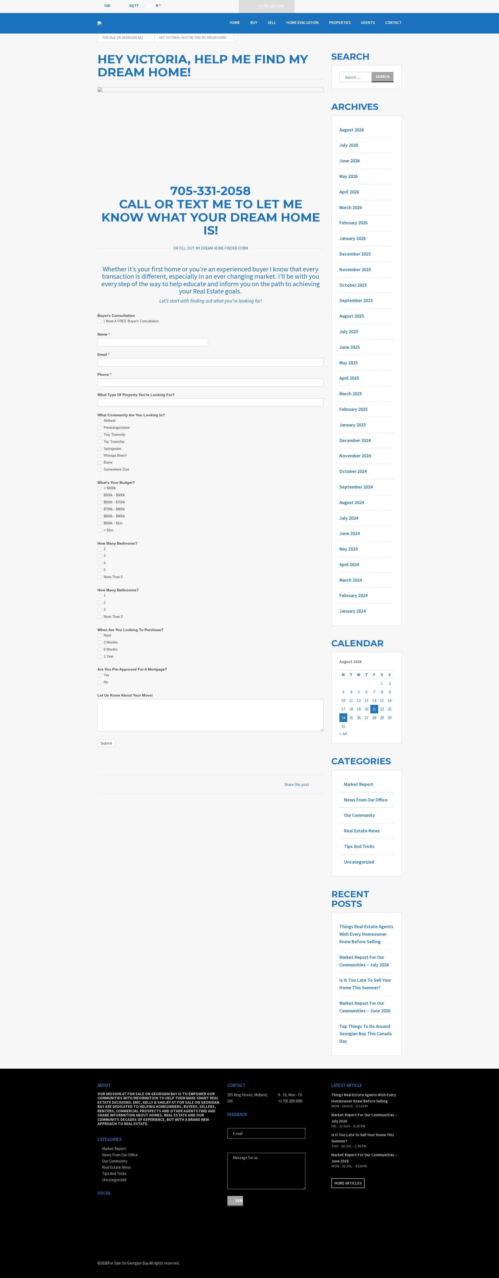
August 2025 (351, 316)
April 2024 (349, 564)
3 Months (110, 642)
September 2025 (356, 300)
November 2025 (355, 269)
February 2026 (353, 223)
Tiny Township (114, 435)
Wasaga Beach (115, 455)
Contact (393, 22)
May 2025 (348, 363)
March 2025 (350, 394)
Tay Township (113, 442)
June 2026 (349, 161)
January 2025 (352, 425)
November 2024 (355, 456)
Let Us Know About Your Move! (125, 695)
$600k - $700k (114, 502)
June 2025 (349, 347)
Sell (272, 22)
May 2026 (348, 176)
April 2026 (349, 192)
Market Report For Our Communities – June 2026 (364, 1157)
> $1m (108, 530)
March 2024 (350, 580)
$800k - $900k (114, 516)
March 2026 (350, 207)
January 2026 (352, 238)
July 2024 (348, 518)
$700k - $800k (114, 509)
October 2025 (353, 285)
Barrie (108, 462)
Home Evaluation (302, 22)
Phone (104, 374)
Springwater (112, 449)
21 (374, 709)
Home (235, 22)
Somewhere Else (116, 469)
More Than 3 (113, 617)
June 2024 (349, 533)
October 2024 (353, 471)
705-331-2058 (210, 190)
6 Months (110, 649)
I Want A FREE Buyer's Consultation (131, 321)
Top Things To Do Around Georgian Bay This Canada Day (365, 1033)
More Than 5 (113, 577)
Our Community (359, 815)
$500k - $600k (114, 495)
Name (103, 334)
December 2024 (355, 440)
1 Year (108, 656)
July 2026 (348, 145)
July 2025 (348, 331)
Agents (368, 22)
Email (103, 354)
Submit (106, 743)
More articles (348, 1183)
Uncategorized (359, 862)
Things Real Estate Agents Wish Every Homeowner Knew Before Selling (366, 934)
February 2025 (353, 409)
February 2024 (353, 595)
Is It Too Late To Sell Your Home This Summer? (362, 1137)
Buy (253, 22)
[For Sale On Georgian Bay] (123, 23)
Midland (109, 421)
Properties (340, 22)
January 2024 (352, 611)
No (105, 682)
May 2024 (348, 549)
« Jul (343, 733)
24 (343, 717)
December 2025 (355, 254)
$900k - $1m (112, 523)
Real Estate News (362, 831)
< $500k (109, 488)
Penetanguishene (116, 428)
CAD (107, 5)
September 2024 (356, 487)
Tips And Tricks (359, 846)
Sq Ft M (144, 5)
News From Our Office (366, 800)
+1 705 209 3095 (290, 1101)
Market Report (358, 784)
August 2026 (351, 130)
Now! (107, 635)
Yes (106, 675)
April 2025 (349, 378)
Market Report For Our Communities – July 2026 (364, 1117)
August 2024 (351, 502)
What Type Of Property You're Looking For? (136, 395)
